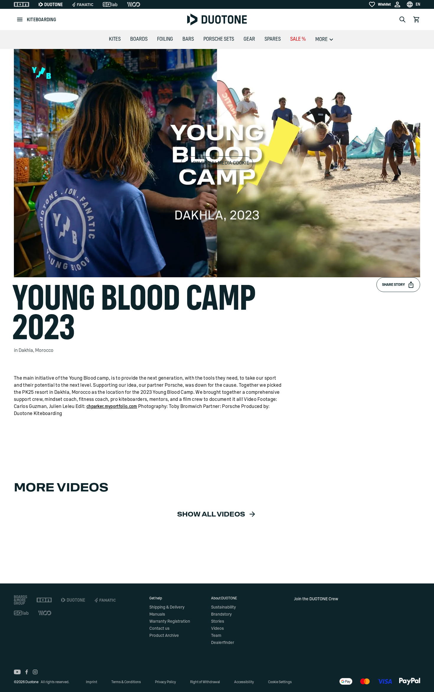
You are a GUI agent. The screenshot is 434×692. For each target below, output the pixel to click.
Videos (217, 629)
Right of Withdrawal (205, 682)
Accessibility (244, 682)
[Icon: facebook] (26, 672)
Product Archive (164, 636)
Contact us (159, 629)
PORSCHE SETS (218, 39)
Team (216, 636)
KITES (115, 39)
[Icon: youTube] (17, 672)
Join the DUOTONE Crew (316, 599)
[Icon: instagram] (35, 672)
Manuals (157, 614)
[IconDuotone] (51, 4)
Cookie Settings (280, 682)
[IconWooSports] (133, 4)
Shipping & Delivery (167, 607)
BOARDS (139, 39)
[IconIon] (21, 4)
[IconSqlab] (110, 4)
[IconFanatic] (82, 4)
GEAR (249, 39)
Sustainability (223, 607)
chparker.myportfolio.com (112, 406)
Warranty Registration (169, 621)
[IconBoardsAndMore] (20, 600)
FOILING (165, 39)
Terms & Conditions (126, 682)
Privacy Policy (165, 682)
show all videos (211, 514)
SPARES (273, 39)
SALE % (298, 39)
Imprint (91, 682)
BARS (188, 39)
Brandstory (221, 614)
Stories (217, 621)
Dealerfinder (222, 643)
